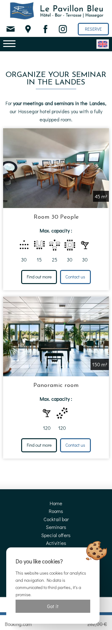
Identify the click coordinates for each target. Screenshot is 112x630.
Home (56, 503)
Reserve (93, 29)
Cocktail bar (56, 519)
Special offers (56, 535)
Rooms (56, 511)
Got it (53, 606)
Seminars (56, 527)
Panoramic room (56, 386)
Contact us (75, 277)
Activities (56, 543)
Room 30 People (56, 217)
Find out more (39, 277)
